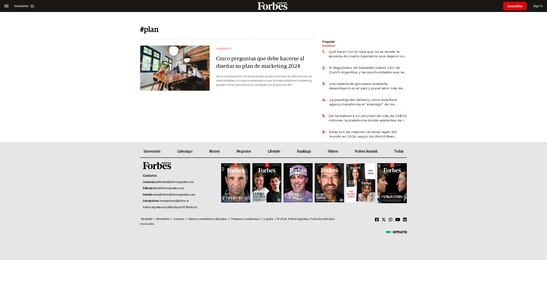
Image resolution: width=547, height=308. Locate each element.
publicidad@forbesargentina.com (174, 182)
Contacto (178, 219)
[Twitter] (384, 220)
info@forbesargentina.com (168, 188)
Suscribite (514, 6)
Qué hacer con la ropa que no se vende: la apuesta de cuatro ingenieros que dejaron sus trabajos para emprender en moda (367, 54)
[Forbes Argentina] (273, 6)
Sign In (538, 6)
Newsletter (163, 219)
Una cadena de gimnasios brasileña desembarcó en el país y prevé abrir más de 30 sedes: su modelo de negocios (366, 86)
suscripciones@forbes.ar (174, 201)
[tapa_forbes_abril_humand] (266, 183)
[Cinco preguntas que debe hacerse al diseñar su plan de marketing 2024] (175, 68)
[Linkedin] (405, 220)
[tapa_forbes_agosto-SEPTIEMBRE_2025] (391, 183)
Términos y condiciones (245, 219)
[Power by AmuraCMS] (396, 231)
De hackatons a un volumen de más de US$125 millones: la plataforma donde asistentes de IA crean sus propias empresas (368, 118)
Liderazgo (184, 151)
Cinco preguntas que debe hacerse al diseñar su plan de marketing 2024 (260, 62)
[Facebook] (377, 220)
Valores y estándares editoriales (207, 219)
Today (398, 151)
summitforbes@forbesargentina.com (174, 194)
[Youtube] (397, 220)
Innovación (152, 151)
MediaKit (147, 219)
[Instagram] (391, 220)
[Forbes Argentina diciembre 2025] (329, 183)
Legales (268, 219)
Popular (328, 42)
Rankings (304, 151)
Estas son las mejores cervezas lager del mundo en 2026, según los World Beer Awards (363, 134)
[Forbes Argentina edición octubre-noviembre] (360, 183)
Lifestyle (274, 151)
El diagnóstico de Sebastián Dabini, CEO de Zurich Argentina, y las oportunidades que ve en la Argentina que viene (366, 70)
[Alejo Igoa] (298, 183)
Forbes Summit (366, 151)
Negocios (244, 151)
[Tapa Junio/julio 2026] (235, 183)
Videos (333, 151)
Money (214, 151)
